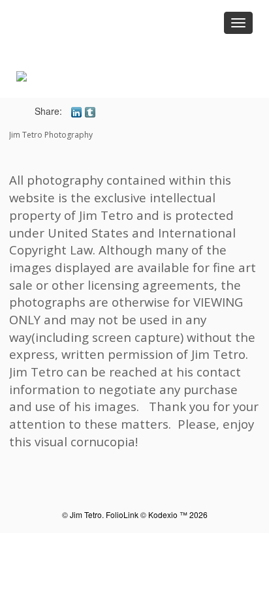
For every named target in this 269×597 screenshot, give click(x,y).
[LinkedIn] (76, 110)
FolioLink (122, 514)
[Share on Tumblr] (90, 110)
